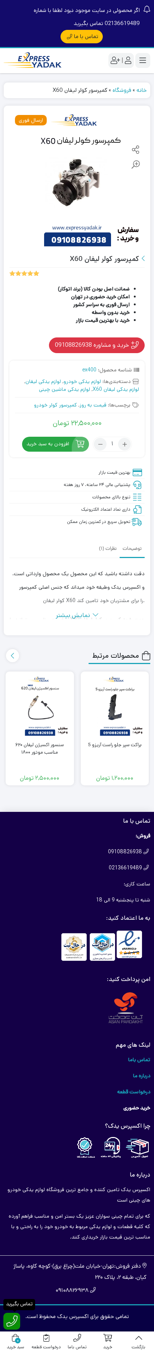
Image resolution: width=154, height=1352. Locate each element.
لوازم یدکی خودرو (82, 381)
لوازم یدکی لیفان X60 (116, 389)
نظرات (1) (108, 548)
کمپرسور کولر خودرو (55, 405)
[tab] (132, 548)
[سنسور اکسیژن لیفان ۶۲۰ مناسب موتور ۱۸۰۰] (39, 705)
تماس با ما (86, 36)
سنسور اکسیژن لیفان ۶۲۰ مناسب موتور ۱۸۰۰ (39, 748)
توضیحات (132, 548)
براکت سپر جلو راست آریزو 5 (115, 744)
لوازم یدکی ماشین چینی (64, 389)
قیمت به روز (93, 405)
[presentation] (12, 655)
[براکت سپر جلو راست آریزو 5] (114, 705)
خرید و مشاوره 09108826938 (92, 344)
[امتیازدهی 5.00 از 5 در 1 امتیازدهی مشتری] (24, 273)
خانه (141, 90)
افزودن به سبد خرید (48, 444)
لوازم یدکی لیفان (43, 381)
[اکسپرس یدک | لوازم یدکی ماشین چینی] (34, 60)
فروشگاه (122, 90)
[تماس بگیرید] (11, 1321)
